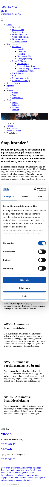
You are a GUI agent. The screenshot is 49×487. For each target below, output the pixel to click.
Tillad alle (24, 280)
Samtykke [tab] (9, 196)
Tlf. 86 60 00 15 (8, 444)
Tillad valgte (24, 288)
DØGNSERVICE (9, 7)
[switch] (42, 252)
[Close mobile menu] (2, 20)
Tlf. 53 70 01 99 (8, 459)
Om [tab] (40, 196)
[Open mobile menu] (2, 18)
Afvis (24, 296)
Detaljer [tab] (24, 196)
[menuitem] (9, 25)
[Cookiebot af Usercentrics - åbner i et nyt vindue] (34, 189)
